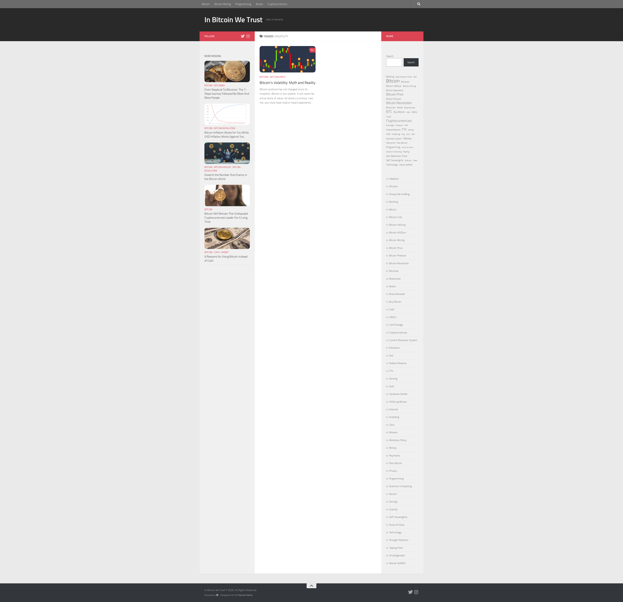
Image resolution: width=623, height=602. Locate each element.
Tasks (415, 160)
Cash (217, 252)
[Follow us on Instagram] (248, 36)
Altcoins (393, 186)
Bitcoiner (219, 85)
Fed (406, 125)
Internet (393, 409)
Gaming (411, 130)
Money (225, 252)
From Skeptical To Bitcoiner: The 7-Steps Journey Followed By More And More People (226, 94)
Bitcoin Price (277, 77)
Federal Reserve (393, 130)
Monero (393, 432)
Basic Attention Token (404, 77)
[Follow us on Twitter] (243, 36)
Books (259, 4)
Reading (406, 152)
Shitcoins (408, 160)
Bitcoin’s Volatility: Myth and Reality (287, 82)
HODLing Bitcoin (398, 401)
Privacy (393, 470)
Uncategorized (396, 555)
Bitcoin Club (395, 217)
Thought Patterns (398, 540)
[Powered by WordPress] (217, 595)
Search (390, 56)
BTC (389, 112)
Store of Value (396, 524)
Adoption (394, 178)
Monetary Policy (398, 440)
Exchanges (390, 125)
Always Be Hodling (399, 194)
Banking (390, 76)
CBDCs (414, 112)
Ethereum (394, 347)
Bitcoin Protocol (393, 99)
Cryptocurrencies (277, 4)
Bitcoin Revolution (224, 128)
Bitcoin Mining (222, 4)
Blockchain (391, 107)
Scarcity (393, 509)
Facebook (399, 125)
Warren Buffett (406, 165)
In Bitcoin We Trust (233, 19)
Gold (388, 134)
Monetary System (394, 138)
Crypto (388, 117)
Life (413, 134)
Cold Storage (396, 324)
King (403, 134)
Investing (396, 134)
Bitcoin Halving (397, 224)
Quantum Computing (394, 152)
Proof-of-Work (407, 147)
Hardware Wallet (398, 393)
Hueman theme (245, 595)
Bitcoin (206, 4)
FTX (404, 129)
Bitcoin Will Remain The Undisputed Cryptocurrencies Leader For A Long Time (226, 218)
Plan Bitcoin (402, 143)
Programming (243, 4)
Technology (392, 164)
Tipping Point (396, 547)
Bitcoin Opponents (394, 90)
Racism (393, 494)
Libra (408, 134)
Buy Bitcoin (399, 112)
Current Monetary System (403, 340)
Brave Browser (409, 108)
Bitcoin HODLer (222, 167)
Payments (390, 143)
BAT (415, 77)
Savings (393, 501)
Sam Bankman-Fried (396, 156)
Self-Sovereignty (394, 160)
